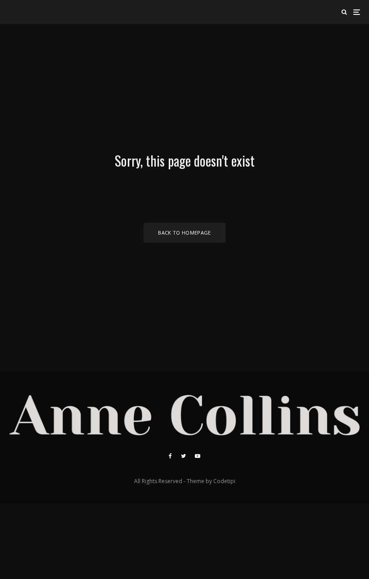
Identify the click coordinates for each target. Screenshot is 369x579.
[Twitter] (183, 456)
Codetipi (224, 481)
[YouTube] (197, 456)
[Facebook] (170, 456)
